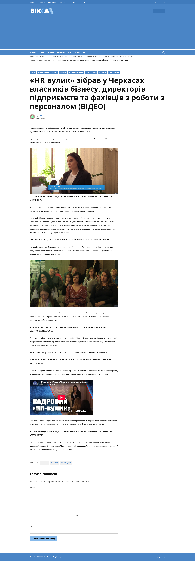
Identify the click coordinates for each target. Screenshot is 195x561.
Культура (81, 56)
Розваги (98, 56)
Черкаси (42, 56)
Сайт (32, 526)
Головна (33, 2)
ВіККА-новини (44, 72)
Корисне (60, 56)
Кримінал (114, 56)
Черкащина (51, 56)
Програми (52, 2)
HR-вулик (44, 463)
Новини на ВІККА (76, 72)
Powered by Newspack (55, 557)
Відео (41, 52)
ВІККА (90, 131)
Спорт (74, 56)
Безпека (106, 56)
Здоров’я (90, 56)
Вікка (41, 115)
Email (77, 515)
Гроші (121, 56)
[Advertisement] (97, 33)
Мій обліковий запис (77, 52)
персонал (54, 463)
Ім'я (32, 515)
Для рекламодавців (56, 52)
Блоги (42, 2)
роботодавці (66, 463)
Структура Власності (77, 2)
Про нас (62, 2)
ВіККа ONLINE (159, 11)
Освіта (67, 56)
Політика (128, 56)
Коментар (34, 487)
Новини (33, 52)
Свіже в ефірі (91, 72)
